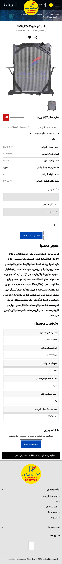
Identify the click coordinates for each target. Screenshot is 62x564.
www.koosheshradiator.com (15, 559)
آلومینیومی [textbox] (52, 211)
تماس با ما (53, 512)
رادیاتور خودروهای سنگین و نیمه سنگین (46, 133)
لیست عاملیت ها (50, 496)
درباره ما (54, 517)
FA (40, 5)
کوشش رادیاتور (53, 14)
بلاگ (56, 501)
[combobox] (31, 197)
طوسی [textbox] (54, 197)
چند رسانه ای (52, 507)
